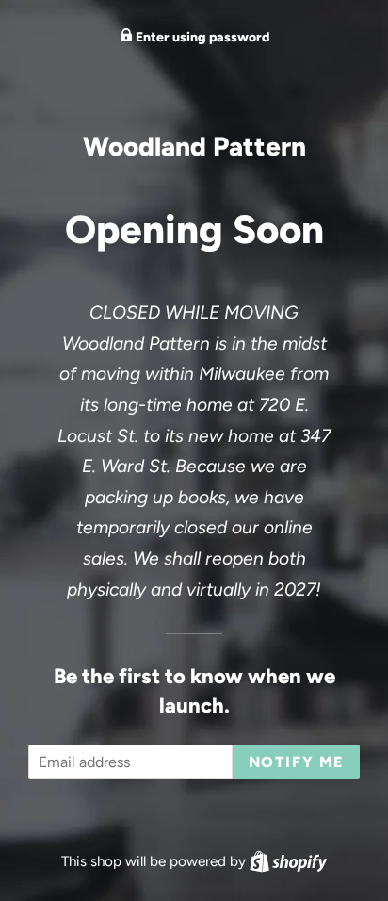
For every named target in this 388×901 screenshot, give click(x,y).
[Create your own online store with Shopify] (288, 861)
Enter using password (201, 37)
